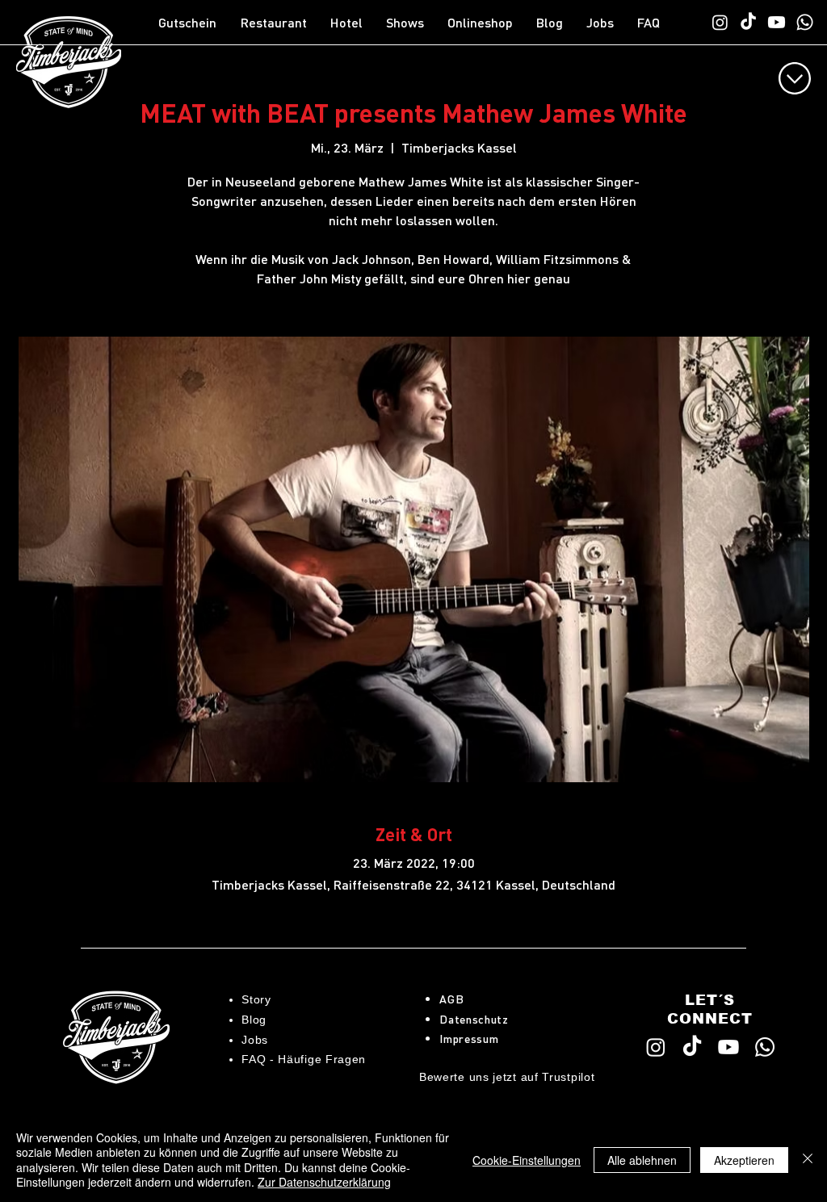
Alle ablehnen (642, 1160)
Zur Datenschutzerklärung (324, 1182)
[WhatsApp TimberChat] (805, 22)
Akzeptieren (744, 1160)
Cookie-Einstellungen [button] (526, 1160)
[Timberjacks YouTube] (776, 22)
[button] (277, 22)
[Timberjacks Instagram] (720, 22)
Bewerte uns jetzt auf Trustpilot (506, 1076)
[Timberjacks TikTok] (748, 22)
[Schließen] (807, 1159)
